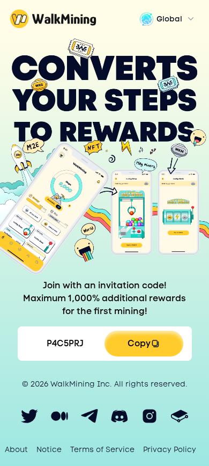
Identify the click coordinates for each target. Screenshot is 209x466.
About (16, 449)
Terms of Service (102, 449)
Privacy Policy (169, 449)
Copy (139, 343)
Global (169, 19)
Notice (49, 449)
